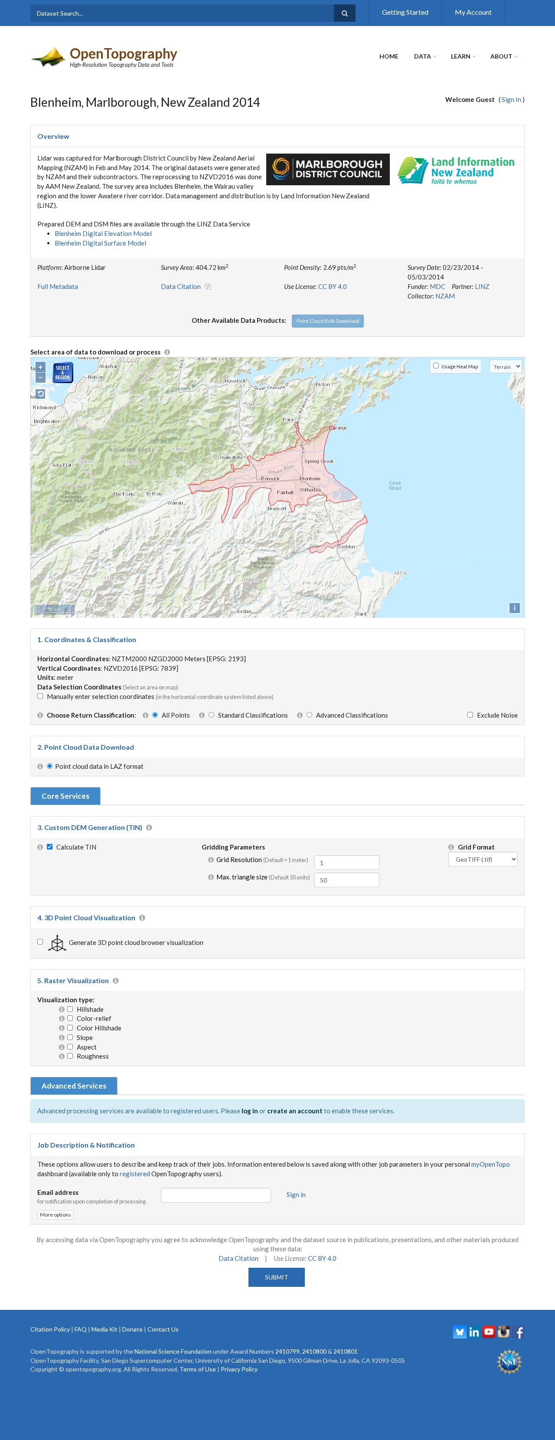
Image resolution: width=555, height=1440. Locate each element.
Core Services (65, 795)
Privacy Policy (239, 1369)
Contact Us (163, 1329)
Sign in (296, 1194)
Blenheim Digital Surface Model (100, 243)
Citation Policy (50, 1329)
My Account (473, 12)
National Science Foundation (173, 1351)
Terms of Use (198, 1369)
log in (250, 1111)
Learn (460, 56)
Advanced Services (74, 1085)
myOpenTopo (490, 1164)
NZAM (445, 296)
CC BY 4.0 (332, 286)
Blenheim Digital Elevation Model (103, 233)
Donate (132, 1329)
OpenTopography (123, 53)
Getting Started (405, 12)
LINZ (482, 286)
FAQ (81, 1329)
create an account (295, 1111)
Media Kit (104, 1329)
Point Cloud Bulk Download (328, 321)
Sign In (511, 99)
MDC (437, 286)
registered (135, 1174)
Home (388, 56)
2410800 (314, 1351)
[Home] (49, 56)
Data (422, 56)
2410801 (345, 1351)
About (501, 56)
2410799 (287, 1351)
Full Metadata (57, 286)
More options (55, 1214)
